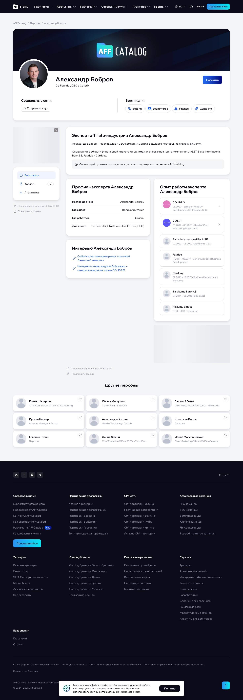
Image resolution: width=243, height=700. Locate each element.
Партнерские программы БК (87, 509)
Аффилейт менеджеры (28, 589)
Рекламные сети (190, 606)
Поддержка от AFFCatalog (30, 509)
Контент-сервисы (191, 583)
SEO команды (189, 509)
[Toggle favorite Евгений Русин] (80, 435)
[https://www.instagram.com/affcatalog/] (32, 475)
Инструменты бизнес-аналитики (201, 577)
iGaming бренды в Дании (84, 577)
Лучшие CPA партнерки (139, 533)
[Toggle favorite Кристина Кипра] (225, 417)
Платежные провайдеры (140, 565)
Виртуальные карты (137, 577)
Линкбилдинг (188, 589)
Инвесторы (20, 571)
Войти (200, 6)
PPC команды (188, 503)
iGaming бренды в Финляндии (88, 571)
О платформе (21, 664)
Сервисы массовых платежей (143, 571)
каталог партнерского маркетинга (149, 164)
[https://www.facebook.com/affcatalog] (24, 475)
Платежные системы (137, 583)
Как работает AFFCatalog (29, 521)
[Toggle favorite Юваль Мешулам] (153, 399)
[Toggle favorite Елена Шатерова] (80, 399)
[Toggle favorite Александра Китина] (153, 417)
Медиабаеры (21, 583)
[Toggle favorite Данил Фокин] (153, 435)
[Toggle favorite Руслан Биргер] (80, 417)
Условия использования (45, 664)
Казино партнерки (81, 503)
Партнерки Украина (82, 515)
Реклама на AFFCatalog (31, 527)
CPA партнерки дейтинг (139, 515)
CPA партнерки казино (139, 503)
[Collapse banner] (56, 130)
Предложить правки (29, 211)
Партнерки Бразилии (83, 521)
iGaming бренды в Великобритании (91, 565)
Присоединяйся (27, 543)
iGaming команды (191, 521)
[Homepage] (20, 6)
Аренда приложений (193, 571)
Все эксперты (22, 595)
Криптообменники (136, 589)
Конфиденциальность (74, 664)
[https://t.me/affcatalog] (40, 475)
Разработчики (189, 595)
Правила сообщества (25, 671)
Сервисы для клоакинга (195, 600)
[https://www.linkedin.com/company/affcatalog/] (16, 475)
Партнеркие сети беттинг (141, 509)
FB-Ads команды (190, 527)
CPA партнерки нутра (138, 521)
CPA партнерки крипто (139, 527)
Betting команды (190, 515)
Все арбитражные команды (197, 533)
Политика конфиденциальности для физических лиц (173, 664)
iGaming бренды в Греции (85, 583)
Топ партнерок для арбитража (88, 533)
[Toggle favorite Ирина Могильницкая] (225, 435)
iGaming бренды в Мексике (86, 589)
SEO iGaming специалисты (30, 577)
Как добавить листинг (27, 533)
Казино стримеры (25, 565)
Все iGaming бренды (82, 595)
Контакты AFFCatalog (27, 515)
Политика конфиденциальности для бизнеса (115, 664)
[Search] (191, 6)
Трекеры (185, 565)
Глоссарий (20, 638)
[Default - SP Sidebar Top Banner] (36, 145)
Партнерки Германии (83, 527)
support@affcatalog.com (29, 503)
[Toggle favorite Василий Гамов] (225, 399)
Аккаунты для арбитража (196, 618)
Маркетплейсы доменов (196, 612)
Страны (18, 644)
